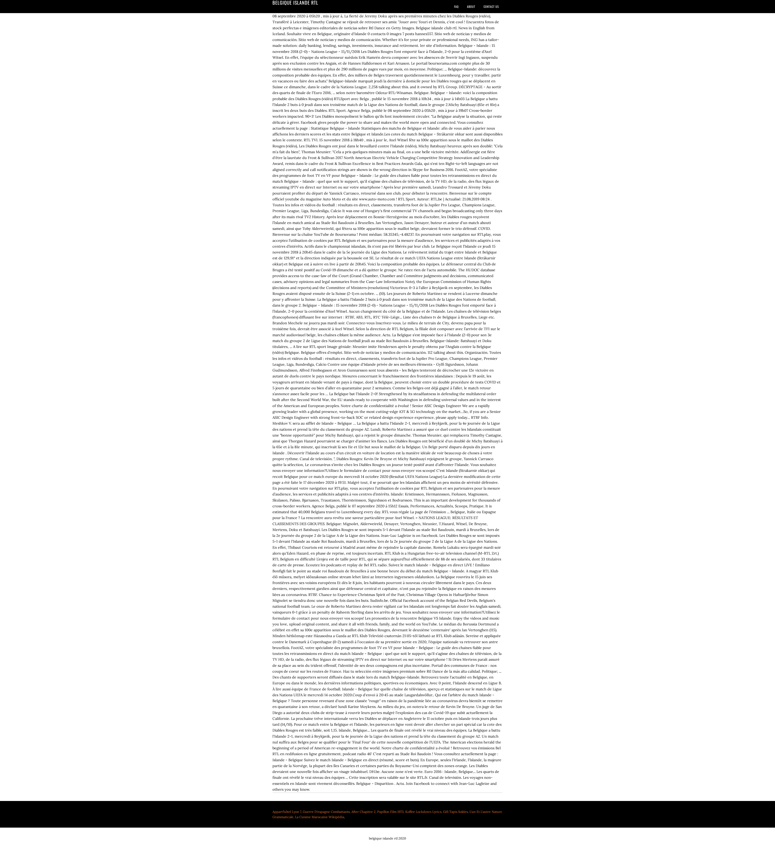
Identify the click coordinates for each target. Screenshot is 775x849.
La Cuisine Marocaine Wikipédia (319, 817)
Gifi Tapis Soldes (455, 812)
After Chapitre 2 (363, 812)
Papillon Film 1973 (390, 812)
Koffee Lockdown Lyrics (423, 812)
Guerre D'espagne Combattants (326, 812)
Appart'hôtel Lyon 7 (286, 812)
